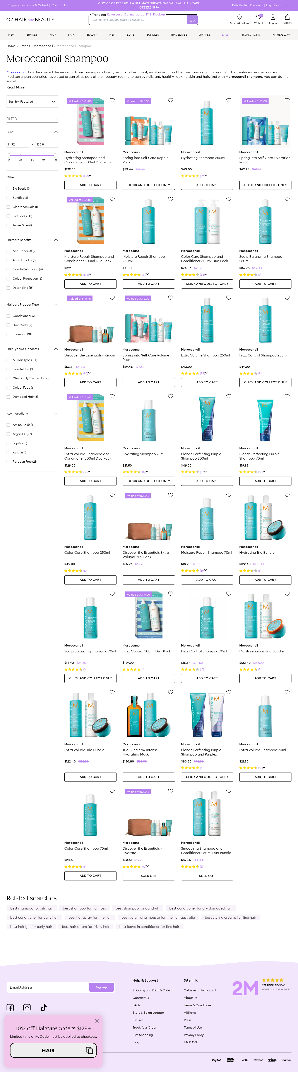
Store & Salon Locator (148, 1013)
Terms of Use (193, 1027)
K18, (149, 14)
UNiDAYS (190, 1042)
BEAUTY (91, 34)
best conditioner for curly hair (34, 917)
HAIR (53, 34)
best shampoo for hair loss (84, 908)
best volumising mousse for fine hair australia (158, 917)
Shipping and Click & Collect (28, 5)
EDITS (130, 34)
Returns (138, 1020)
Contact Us (59, 5)
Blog (136, 1042)
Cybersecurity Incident (200, 990)
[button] (53, 1050)
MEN (112, 34)
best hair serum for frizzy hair (86, 926)
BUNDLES (152, 34)
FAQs (136, 1005)
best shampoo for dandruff (137, 908)
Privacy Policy (194, 1035)
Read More (15, 87)
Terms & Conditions (197, 1005)
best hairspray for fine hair (90, 917)
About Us (190, 998)
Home (11, 46)
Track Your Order (144, 1027)
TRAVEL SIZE (179, 34)
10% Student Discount (247, 5)
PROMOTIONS (250, 34)
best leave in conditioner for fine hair (149, 926)
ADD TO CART (90, 185)
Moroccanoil (17, 72)
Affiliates (190, 1013)
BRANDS (32, 34)
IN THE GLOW (281, 34)
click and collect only (148, 185)
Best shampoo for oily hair (31, 908)
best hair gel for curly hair (31, 926)
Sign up (101, 987)
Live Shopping (143, 1035)
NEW (11, 34)
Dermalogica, (134, 14)
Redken (159, 14)
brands (24, 46)
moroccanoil (43, 46)
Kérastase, (115, 14)
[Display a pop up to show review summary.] (90, 176)
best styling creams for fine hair (230, 917)
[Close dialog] (97, 1021)
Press (187, 1020)
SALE (225, 34)
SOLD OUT (149, 876)
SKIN (71, 34)
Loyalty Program (278, 5)
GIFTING (204, 34)
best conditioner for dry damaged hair (200, 908)
